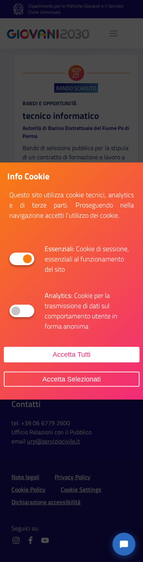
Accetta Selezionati (71, 379)
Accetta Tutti (71, 354)
